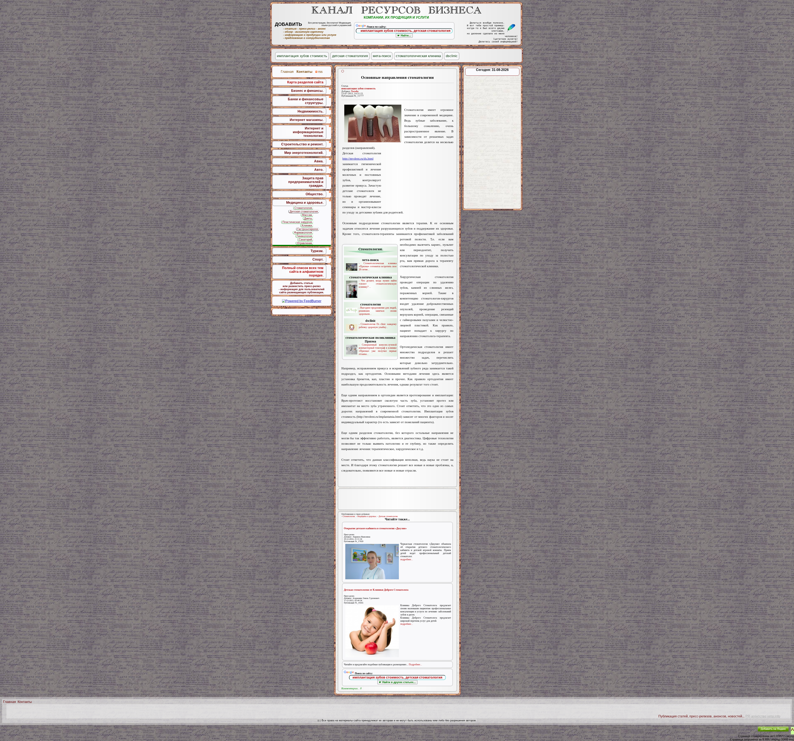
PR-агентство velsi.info (762, 716)
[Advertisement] (417, 177)
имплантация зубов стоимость (358, 88)
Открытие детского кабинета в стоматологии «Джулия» (375, 528)
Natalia (355, 91)
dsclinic (452, 56)
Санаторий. (306, 239)
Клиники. (307, 225)
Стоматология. (349, 516)
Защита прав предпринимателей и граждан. (305, 181)
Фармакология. (303, 232)
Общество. (314, 194)
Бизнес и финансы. (307, 90)
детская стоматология (350, 56)
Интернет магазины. (306, 120)
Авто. (318, 169)
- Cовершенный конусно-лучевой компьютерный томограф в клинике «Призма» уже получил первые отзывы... (371, 346)
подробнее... (406, 559)
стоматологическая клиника (418, 56)
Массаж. (307, 215)
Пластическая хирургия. (297, 222)
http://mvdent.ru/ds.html (357, 158)
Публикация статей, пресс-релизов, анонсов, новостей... (701, 716)
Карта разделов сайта (305, 82)
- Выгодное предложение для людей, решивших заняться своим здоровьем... (378, 309)
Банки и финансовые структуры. (305, 101)
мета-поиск (382, 56)
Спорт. (317, 259)
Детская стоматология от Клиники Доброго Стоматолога (376, 589)
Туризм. (317, 251)
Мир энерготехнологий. (303, 152)
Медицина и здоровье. (367, 516)
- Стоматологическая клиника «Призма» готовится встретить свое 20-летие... (378, 264)
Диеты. (308, 218)
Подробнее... (415, 664)
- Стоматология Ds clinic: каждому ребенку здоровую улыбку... (378, 324)
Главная (9, 702)
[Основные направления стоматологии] (373, 123)
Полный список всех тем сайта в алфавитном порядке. (302, 271)
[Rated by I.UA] (745, 732)
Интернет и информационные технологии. (308, 132)
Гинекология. (305, 236)
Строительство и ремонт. (302, 144)
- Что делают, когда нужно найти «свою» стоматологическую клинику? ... (373, 281)
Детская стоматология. (388, 516)
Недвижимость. (310, 111)
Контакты (25, 702)
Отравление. (305, 243)
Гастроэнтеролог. (308, 229)
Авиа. (318, 161)
